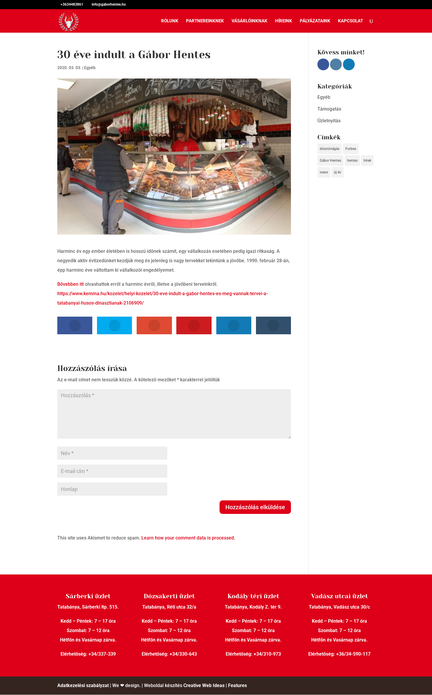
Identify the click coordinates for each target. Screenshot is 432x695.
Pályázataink (315, 21)
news (324, 172)
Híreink (283, 21)
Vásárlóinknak (249, 21)
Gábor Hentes (330, 160)
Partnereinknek (205, 21)
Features (237, 685)
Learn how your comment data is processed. (188, 538)
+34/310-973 (267, 654)
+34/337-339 (102, 654)
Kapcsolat (350, 21)
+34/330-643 (183, 654)
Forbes (350, 149)
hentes (352, 160)
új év (337, 172)
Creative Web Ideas (204, 685)
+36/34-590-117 (353, 654)
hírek (367, 160)
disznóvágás (329, 149)
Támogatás (329, 109)
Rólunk (169, 21)
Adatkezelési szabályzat (83, 685)
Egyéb (90, 67)
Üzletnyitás (329, 120)
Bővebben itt (70, 284)
